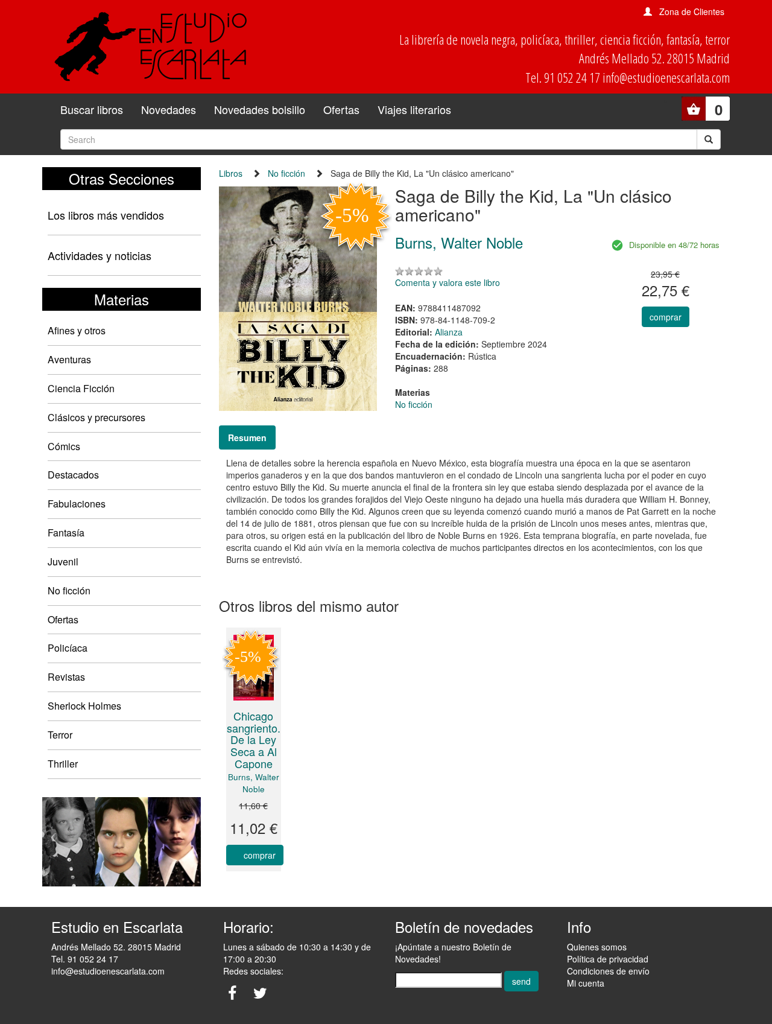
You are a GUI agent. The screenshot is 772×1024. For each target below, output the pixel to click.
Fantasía (66, 532)
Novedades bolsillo (259, 109)
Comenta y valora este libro (447, 282)
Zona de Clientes (691, 11)
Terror (60, 735)
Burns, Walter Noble (253, 783)
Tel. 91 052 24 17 (84, 959)
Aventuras (69, 359)
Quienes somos (597, 947)
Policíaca (67, 648)
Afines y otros (77, 330)
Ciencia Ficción (81, 388)
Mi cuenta (585, 983)
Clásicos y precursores (96, 417)
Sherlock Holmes (84, 706)
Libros (230, 173)
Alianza (449, 332)
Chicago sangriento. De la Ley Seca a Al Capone (253, 739)
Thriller (63, 764)
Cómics (64, 446)
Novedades (168, 109)
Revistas (66, 677)
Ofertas (341, 109)
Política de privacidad (607, 959)
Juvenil (63, 561)
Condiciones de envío (608, 971)
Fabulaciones (77, 503)
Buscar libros (91, 109)
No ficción (69, 590)
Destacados (73, 475)
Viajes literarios (414, 109)
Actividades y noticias (99, 255)
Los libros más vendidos (106, 215)
